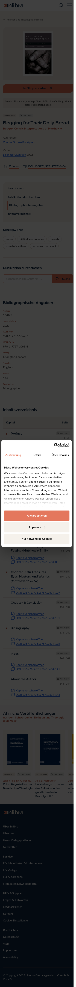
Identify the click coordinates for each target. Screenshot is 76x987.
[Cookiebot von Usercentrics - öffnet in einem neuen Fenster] (54, 445)
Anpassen (35, 527)
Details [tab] (37, 454)
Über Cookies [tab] (60, 454)
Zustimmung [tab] (13, 454)
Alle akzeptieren (37, 515)
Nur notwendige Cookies (37, 538)
